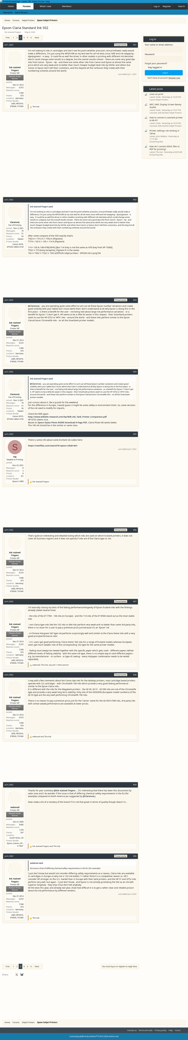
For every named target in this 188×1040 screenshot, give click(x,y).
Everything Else (156, 141)
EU (22, 476)
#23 (134, 300)
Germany (19, 98)
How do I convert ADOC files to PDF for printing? (164, 148)
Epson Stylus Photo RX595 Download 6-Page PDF (62, 422)
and (41, 736)
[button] (53, 6)
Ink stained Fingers (13, 32)
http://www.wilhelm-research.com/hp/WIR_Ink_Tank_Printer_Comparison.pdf (67, 416)
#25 (134, 434)
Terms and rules (145, 1030)
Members (67, 6)
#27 (134, 601)
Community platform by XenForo (94, 1036)
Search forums (21, 12)
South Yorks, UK (17, 837)
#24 (134, 371)
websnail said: (36, 863)
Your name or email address (159, 44)
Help (171, 1030)
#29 (134, 784)
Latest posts (156, 89)
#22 (134, 199)
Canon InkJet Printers (159, 99)
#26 (134, 530)
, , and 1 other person (50, 665)
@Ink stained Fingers (64, 790)
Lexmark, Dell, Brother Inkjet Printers (166, 112)
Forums (27, 6)
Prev (8, 37)
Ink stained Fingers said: (41, 206)
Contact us (132, 1030)
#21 (134, 44)
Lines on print (156, 94)
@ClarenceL (34, 306)
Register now (174, 78)
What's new (45, 6)
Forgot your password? (156, 63)
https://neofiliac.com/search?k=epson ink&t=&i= (53, 445)
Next (37, 37)
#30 (134, 856)
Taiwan (20, 239)
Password (149, 54)
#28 (134, 674)
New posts (7, 12)
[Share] (130, 45)
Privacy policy (161, 1030)
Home (11, 6)
